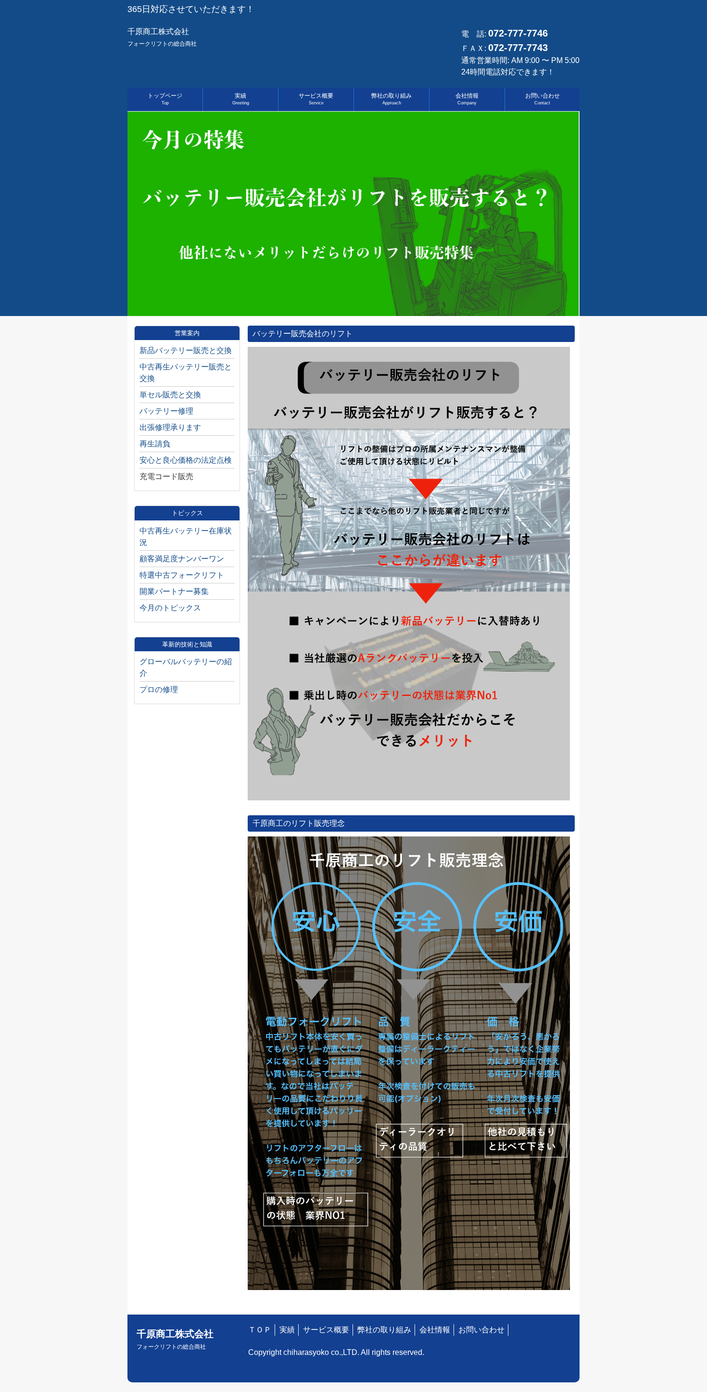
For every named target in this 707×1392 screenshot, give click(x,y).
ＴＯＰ (259, 1330)
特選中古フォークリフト (181, 575)
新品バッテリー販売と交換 (185, 350)
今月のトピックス (170, 608)
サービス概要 (316, 98)
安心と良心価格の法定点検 (185, 460)
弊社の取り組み (391, 98)
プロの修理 (158, 689)
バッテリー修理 (166, 411)
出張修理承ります (170, 427)
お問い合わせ (542, 98)
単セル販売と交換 (170, 395)
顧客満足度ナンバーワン (181, 559)
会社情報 (467, 98)
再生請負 (154, 444)
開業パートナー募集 (174, 591)
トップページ (165, 98)
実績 (240, 98)
